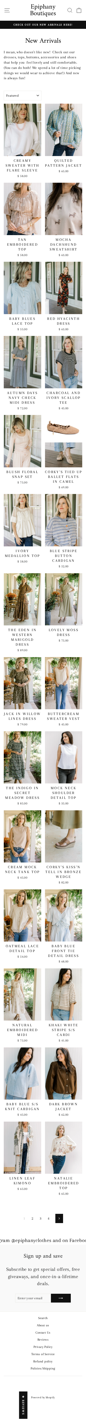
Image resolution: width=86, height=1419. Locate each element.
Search (43, 1318)
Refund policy (43, 1361)
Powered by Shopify (43, 1397)
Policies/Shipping (43, 1368)
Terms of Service (43, 1354)
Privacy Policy (43, 1347)
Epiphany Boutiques (43, 10)
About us (43, 1325)
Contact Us (43, 1332)
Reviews (43, 1339)
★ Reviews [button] (23, 1405)
